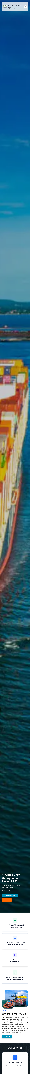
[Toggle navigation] (25, 6)
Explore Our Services (9, 895)
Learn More (6, 1036)
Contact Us (6, 900)
